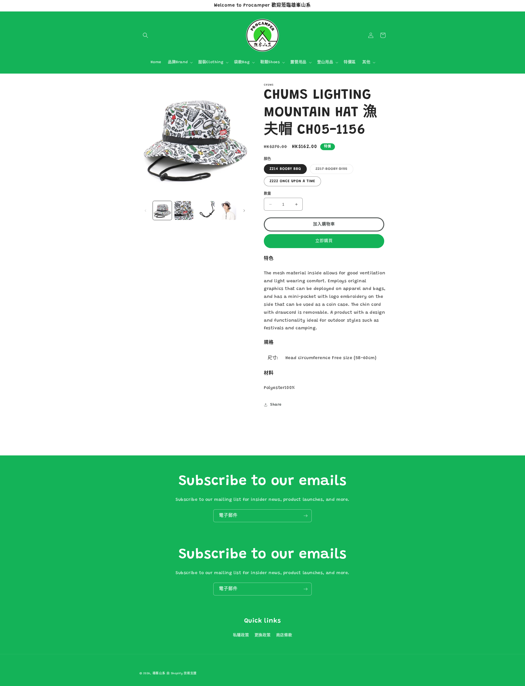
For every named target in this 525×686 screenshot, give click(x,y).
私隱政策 (241, 635)
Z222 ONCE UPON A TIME (292, 181)
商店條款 (284, 635)
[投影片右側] (244, 211)
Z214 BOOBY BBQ (285, 169)
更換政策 (262, 635)
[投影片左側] (145, 211)
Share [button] (276, 405)
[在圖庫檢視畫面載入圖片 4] (183, 210)
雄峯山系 (159, 673)
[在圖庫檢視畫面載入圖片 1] (162, 210)
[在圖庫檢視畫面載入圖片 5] (205, 210)
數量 (267, 193)
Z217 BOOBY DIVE (333, 170)
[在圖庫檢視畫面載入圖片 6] (226, 210)
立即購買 (324, 241)
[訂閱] (305, 515)
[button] (145, 35)
